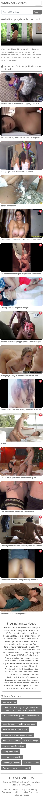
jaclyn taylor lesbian (11, 762)
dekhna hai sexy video (12, 757)
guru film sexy (9, 724)
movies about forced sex (13, 746)
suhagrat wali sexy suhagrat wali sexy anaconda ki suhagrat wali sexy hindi (21, 708)
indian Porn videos (31, 792)
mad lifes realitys (31, 740)
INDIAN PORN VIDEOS (13, 3)
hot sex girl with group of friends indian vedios (21, 717)
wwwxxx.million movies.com (15, 729)
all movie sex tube (31, 762)
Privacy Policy (31, 789)
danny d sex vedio (10, 751)
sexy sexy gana (9, 702)
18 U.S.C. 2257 (18, 789)
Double (6, 768)
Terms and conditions (11, 792)
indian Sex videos (21, 795)
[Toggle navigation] (38, 3)
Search (37, 12)
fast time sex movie (27, 724)
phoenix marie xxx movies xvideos (17, 735)
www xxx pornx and (21, 768)
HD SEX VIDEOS (21, 778)
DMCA (7, 789)
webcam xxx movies (11, 740)
